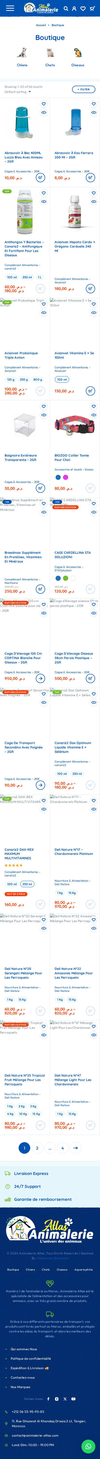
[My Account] (74, 9)
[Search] (66, 8)
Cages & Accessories (18, 171)
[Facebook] (48, 1399)
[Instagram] (57, 1399)
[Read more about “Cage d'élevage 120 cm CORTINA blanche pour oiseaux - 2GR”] (40, 678)
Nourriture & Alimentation (71, 880)
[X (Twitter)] (65, 1399)
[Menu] (10, 8)
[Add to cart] (90, 391)
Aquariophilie (83, 1269)
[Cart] (92, 9)
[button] (40, 177)
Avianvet (60, 282)
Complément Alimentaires (21, 265)
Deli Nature (62, 884)
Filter (85, 89)
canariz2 (10, 268)
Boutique (13, 1269)
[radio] (12, 277)
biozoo (89, 469)
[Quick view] (43, 112)
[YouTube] (73, 1399)
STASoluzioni (63, 570)
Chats (46, 1269)
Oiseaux (62, 1269)
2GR (37, 171)
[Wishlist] (83, 9)
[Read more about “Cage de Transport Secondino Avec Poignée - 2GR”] (40, 785)
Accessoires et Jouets (68, 469)
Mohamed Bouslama (52, 1258)
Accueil (41, 25)
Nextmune (11, 582)
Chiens (30, 1269)
